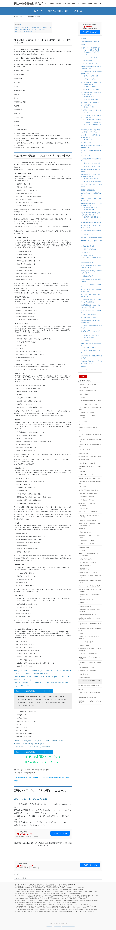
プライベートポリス (90, 79)
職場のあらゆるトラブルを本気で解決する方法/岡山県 (90, 658)
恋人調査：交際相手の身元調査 (87, 463)
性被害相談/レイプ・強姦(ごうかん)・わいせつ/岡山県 (90, 536)
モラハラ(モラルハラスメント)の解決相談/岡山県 (90, 435)
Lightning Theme (57, 926)
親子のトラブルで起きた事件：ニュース (26, 31)
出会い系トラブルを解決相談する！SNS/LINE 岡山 (90, 482)
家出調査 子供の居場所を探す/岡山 (91, 237)
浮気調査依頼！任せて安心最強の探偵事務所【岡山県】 (90, 595)
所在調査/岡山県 (85, 252)
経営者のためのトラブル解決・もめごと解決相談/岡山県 (90, 637)
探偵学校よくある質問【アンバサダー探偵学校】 (90, 576)
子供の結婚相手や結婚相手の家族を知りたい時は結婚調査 (90, 516)
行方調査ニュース (89, 234)
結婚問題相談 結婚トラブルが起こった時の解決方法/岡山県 (90, 649)
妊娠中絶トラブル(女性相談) (92, 163)
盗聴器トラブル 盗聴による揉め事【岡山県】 (90, 624)
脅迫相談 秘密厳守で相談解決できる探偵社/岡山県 (90, 663)
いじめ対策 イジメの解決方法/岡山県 (88, 384)
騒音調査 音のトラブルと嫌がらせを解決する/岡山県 (90, 701)
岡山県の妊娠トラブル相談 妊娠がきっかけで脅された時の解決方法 (90, 524)
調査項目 (83, 45)
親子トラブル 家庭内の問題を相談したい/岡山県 (90, 681)
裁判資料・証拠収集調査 (88, 190)
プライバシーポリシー (87, 369)
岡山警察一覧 (85, 366)
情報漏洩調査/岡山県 (87, 276)
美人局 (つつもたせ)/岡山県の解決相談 (88, 653)
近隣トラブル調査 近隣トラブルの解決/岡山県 (90, 693)
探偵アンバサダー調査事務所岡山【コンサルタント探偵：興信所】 (90, 554)
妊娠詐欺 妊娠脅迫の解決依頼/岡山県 (88, 493)
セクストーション (86, 142)
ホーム (17, 884)
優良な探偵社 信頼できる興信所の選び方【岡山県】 (90, 467)
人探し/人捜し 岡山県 (87, 246)
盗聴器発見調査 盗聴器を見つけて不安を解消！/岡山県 (89, 618)
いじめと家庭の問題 (90, 314)
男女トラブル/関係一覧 (90, 57)
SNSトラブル (88, 139)
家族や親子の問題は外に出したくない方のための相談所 (30, 29)
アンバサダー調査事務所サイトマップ (88, 404)
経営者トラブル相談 (90, 86)
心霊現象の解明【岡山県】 (88, 317)
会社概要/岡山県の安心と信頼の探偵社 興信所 (90, 456)
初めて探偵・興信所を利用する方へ (88, 562)
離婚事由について (89, 96)
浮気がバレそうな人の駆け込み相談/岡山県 (89, 586)
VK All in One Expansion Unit (68, 926)
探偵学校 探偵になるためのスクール (88, 572)
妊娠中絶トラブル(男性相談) (92, 166)
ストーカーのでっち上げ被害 (92, 119)
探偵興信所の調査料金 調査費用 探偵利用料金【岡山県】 (90, 581)
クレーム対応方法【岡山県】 (92, 89)
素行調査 (83, 38)
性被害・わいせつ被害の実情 (92, 181)
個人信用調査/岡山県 (87, 255)
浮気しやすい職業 (89, 107)
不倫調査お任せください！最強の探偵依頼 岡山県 (90, 445)
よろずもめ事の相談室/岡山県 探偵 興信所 (90, 400)
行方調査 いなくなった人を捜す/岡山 (88, 670)
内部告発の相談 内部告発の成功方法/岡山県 (90, 478)
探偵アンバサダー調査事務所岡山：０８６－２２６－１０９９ (33, 691)
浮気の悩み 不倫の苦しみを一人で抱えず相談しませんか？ (90, 590)
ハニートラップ (85, 155)
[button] (21, 24)
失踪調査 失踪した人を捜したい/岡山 (88, 490)
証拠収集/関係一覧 (89, 60)
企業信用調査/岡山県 (87, 262)
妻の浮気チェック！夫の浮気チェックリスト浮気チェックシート (90, 504)
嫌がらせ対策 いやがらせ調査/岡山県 (88, 511)
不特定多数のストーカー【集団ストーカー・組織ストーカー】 (92, 124)
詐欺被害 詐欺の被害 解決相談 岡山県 (89, 685)
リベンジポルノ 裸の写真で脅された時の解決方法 (90, 440)
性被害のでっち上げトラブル (92, 178)
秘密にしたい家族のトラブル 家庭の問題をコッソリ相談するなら (33, 27)
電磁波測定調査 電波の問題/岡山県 (91, 222)
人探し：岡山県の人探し (91, 63)
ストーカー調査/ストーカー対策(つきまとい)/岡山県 (90, 408)
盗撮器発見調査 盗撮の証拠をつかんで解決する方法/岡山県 (90, 610)
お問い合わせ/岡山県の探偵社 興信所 (88, 390)
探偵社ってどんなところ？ (91, 76)
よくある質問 (85, 340)
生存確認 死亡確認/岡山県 (88, 249)
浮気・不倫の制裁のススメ (91, 99)
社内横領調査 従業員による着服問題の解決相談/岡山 (90, 629)
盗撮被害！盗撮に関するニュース (88, 614)
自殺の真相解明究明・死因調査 (90, 41)
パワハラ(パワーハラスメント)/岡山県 (88, 427)
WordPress (49, 926)
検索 (82, 376)
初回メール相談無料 (90, 347)
